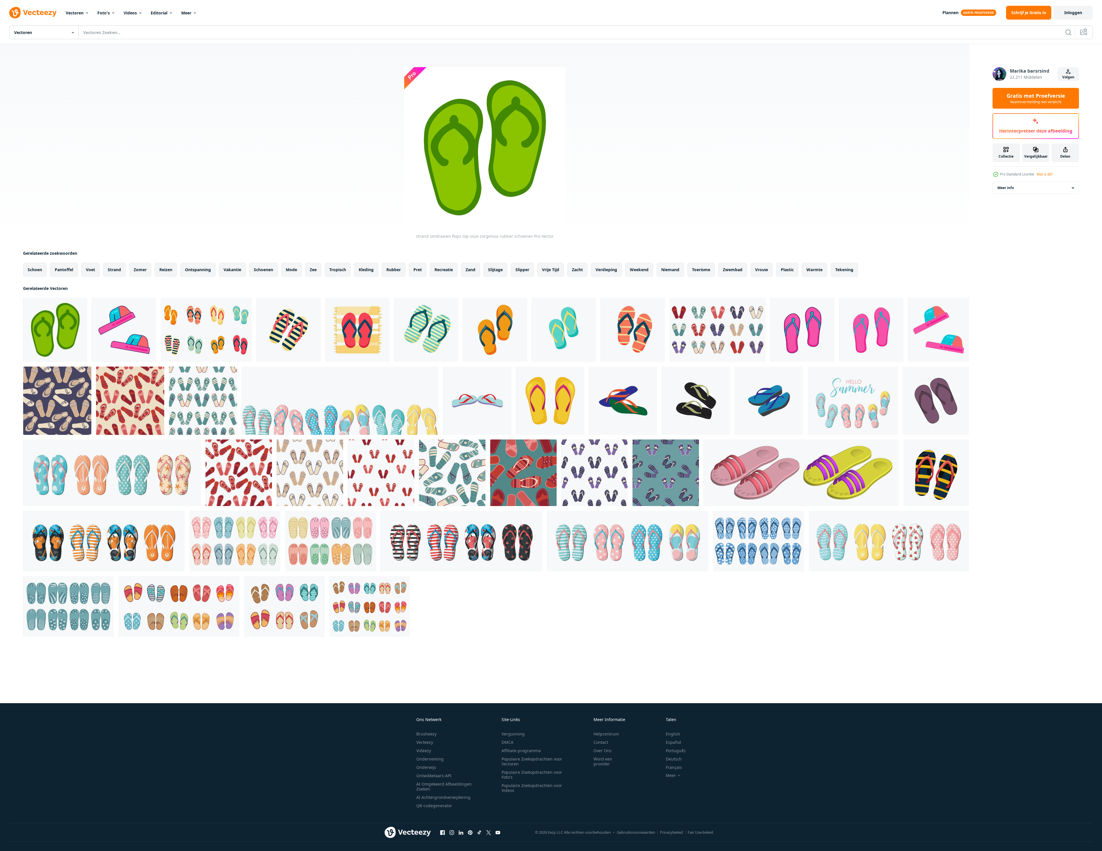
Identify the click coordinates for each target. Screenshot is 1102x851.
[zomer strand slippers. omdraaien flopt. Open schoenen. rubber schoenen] (288, 330)
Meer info (1005, 187)
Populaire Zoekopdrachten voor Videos (532, 788)
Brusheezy (426, 734)
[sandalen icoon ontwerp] (477, 401)
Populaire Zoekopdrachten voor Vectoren (532, 761)
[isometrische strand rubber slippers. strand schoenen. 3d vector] (801, 472)
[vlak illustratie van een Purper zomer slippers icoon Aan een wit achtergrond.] (936, 401)
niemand (670, 269)
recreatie (443, 269)
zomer (140, 269)
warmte (814, 269)
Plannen (950, 12)
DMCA (507, 742)
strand (114, 269)
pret (417, 269)
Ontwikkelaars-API (433, 775)
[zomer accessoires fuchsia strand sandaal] (802, 330)
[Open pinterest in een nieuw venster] (470, 832)
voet (90, 269)
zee (313, 269)
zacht (577, 269)
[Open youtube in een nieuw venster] (498, 832)
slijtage (495, 269)
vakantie (232, 269)
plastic (787, 269)
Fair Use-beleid (700, 832)
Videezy (423, 750)
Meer (186, 13)
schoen (35, 269)
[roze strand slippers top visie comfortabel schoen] (871, 330)
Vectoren (75, 13)
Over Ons (602, 750)
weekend (639, 269)
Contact (600, 742)
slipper (522, 269)
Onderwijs (426, 767)
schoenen (263, 269)
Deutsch (674, 759)
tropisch (337, 269)
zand (470, 269)
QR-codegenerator (434, 805)
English (673, 734)
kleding (366, 269)
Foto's (103, 13)
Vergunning (513, 734)
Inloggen (1073, 12)
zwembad (732, 269)
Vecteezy (424, 742)
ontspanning (198, 269)
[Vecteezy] (32, 12)
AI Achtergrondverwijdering (443, 797)
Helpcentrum (606, 734)
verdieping (606, 269)
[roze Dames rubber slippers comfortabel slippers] (124, 330)
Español (673, 742)
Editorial (159, 13)
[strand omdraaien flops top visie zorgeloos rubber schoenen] (55, 330)
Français (674, 767)
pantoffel (64, 269)
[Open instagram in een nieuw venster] (451, 832)
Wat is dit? (1045, 174)
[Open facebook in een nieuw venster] (442, 832)
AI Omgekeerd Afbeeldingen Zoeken (444, 786)
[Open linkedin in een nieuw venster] (461, 832)
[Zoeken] (1068, 32)
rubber (393, 269)
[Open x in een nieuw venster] (488, 832)
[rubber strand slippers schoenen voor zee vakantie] (938, 330)
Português (676, 750)
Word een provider (602, 761)
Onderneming (430, 759)
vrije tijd (550, 269)
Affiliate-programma (521, 750)
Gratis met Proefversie (1036, 98)
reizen (165, 269)
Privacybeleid (671, 832)
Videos (130, 13)
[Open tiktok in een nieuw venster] (479, 832)
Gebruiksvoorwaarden (636, 832)
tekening (844, 269)
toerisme (701, 269)
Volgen (1068, 77)
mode (291, 269)
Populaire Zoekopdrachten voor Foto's (532, 774)
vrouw (761, 269)
